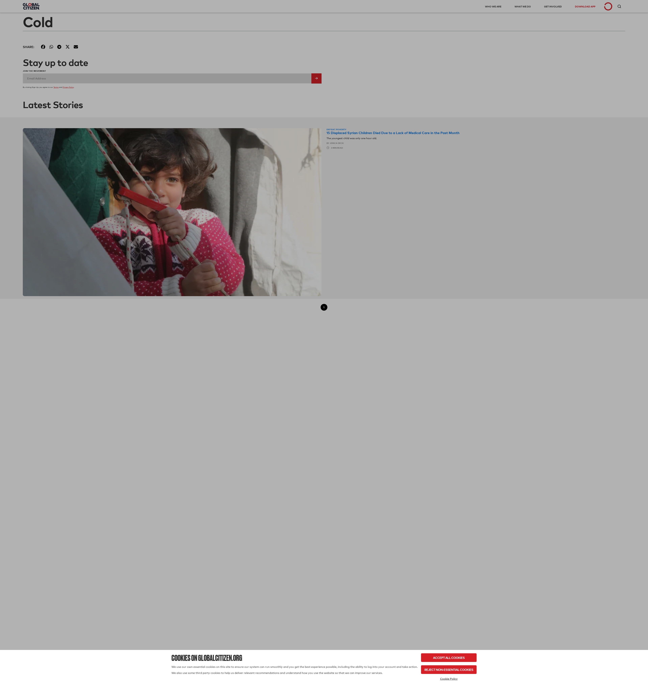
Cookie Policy (449, 678)
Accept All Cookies (449, 658)
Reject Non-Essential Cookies (448, 669)
